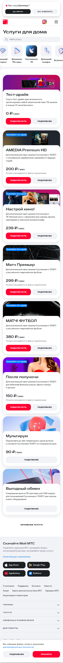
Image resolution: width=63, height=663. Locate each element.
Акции (6, 590)
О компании (8, 586)
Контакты (36, 586)
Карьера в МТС (52, 590)
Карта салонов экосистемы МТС (27, 590)
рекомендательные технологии (18, 647)
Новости (48, 586)
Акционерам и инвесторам (15, 595)
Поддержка (23, 586)
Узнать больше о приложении (16, 556)
